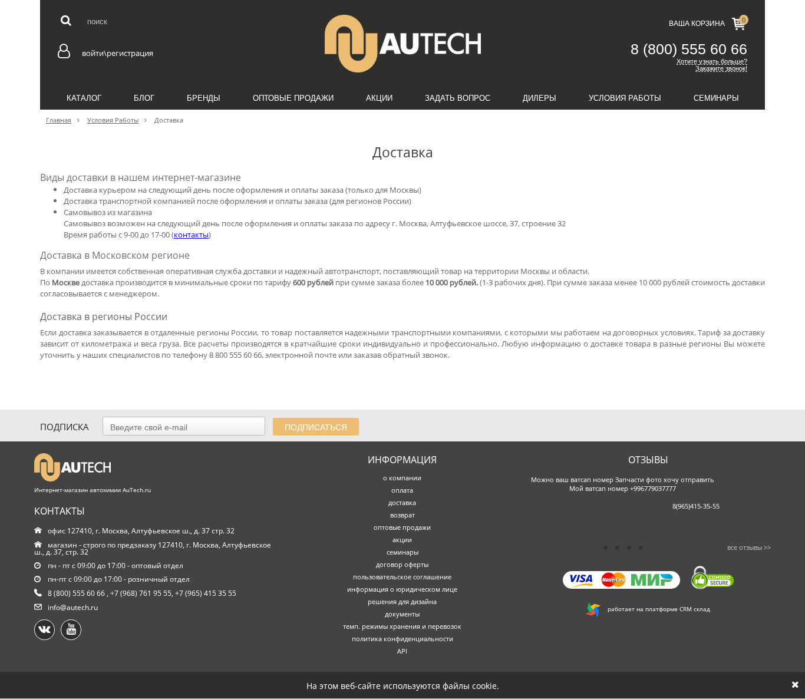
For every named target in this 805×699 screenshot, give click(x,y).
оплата (402, 490)
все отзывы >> (749, 547)
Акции (379, 98)
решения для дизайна (402, 601)
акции (402, 539)
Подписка (64, 427)
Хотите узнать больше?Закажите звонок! (712, 65)
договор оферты (402, 564)
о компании (402, 477)
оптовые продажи (402, 527)
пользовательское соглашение (402, 576)
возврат (402, 514)
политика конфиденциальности (402, 638)
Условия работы (625, 98)
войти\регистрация (117, 53)
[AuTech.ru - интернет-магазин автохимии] (402, 43)
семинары (402, 552)
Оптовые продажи (293, 98)
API (402, 651)
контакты (191, 234)
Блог (144, 98)
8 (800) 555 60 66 (689, 49)
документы (402, 613)
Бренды (203, 98)
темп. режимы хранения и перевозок (402, 626)
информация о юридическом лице (402, 589)
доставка (402, 502)
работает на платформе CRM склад (655, 609)
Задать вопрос (457, 98)
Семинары (716, 98)
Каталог (84, 98)
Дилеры (539, 98)
